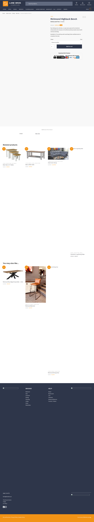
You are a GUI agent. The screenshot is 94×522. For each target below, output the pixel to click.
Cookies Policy (21, 517)
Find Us (76, 4)
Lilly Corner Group (52, 162)
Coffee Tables (28, 163)
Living (4, 163)
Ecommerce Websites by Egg (84, 517)
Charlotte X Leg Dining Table (78, 254)
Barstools (27, 304)
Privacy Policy (14, 517)
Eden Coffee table (29, 164)
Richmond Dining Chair (53, 372)
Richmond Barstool (30, 306)
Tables (81, 252)
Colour (52, 39)
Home (4, 13)
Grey (36, 133)
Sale (27, 393)
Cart (49, 395)
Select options (58, 259)
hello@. (7, 496)
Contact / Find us (52, 401)
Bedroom (28, 391)
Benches (17, 13)
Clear (81, 39)
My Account (82, 4)
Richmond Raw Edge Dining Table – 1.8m (13, 282)
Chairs (49, 371)
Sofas (61, 161)
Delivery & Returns (52, 399)
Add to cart (69, 46)
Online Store (8, 13)
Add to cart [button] (13, 259)
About (49, 391)
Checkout (89, 4)
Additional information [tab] (47, 129)
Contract (28, 395)
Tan (39, 133)
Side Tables (14, 163)
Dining (13, 13)
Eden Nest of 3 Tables (8, 165)
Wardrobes (28, 405)
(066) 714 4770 (6, 493)
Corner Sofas (51, 161)
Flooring (28, 399)
